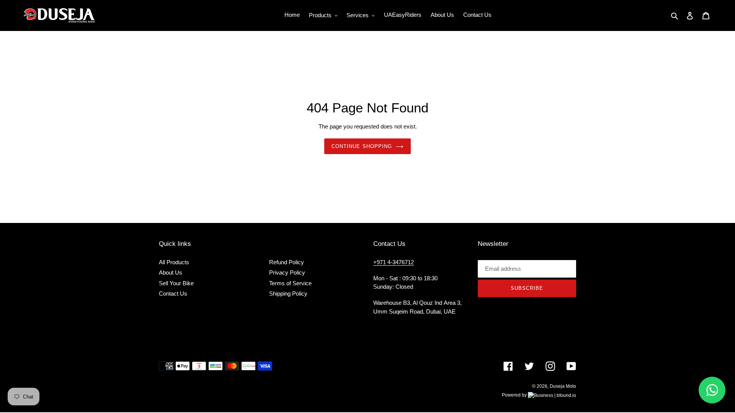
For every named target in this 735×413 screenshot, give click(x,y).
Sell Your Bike (176, 283)
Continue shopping (362, 146)
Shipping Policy (288, 293)
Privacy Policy (287, 272)
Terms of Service (290, 283)
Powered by (515, 395)
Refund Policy (286, 262)
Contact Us (173, 293)
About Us (170, 272)
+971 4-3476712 (393, 262)
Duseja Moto (563, 386)
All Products (174, 262)
